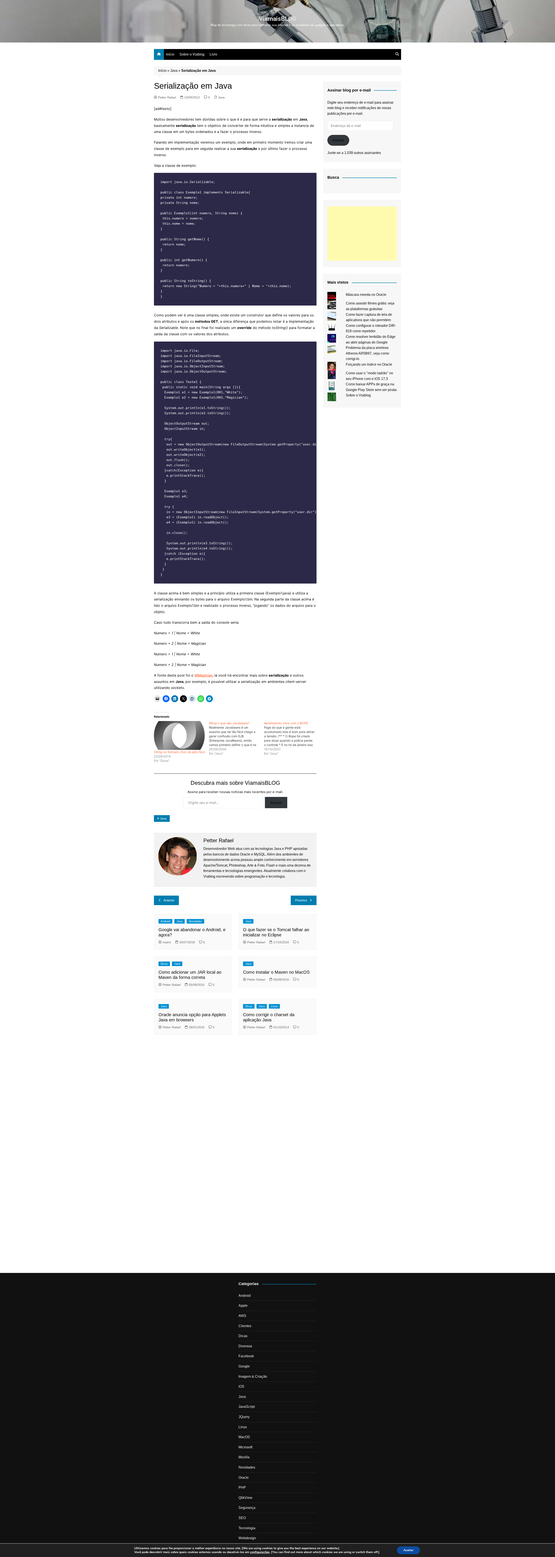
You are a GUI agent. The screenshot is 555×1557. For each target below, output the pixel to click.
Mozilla (244, 1457)
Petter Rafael (167, 97)
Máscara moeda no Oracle (366, 294)
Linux (274, 1006)
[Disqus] (235, 1097)
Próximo (301, 900)
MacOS (244, 1437)
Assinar (276, 802)
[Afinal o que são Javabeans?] (236, 738)
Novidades (195, 921)
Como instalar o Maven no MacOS (276, 972)
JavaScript (246, 1406)
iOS (241, 1386)
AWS (242, 1316)
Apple (243, 1305)
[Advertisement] (362, 233)
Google (244, 1366)
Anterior (169, 900)
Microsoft (245, 1447)
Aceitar (408, 1550)
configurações (259, 1552)
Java (174, 70)
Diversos (245, 1346)
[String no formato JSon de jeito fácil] (179, 735)
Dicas (164, 963)
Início (170, 54)
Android (165, 921)
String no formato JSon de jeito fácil (179, 752)
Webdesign (247, 1538)
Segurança (246, 1508)
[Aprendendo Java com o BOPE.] (291, 738)
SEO (242, 1518)
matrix (167, 942)
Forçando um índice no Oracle (369, 364)
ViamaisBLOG (277, 18)
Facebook (246, 1356)
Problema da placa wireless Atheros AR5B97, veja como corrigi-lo (367, 353)
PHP (242, 1487)
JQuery (244, 1417)
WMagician (203, 675)
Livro (213, 54)
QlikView (245, 1498)
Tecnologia (246, 1528)
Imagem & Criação (252, 1376)
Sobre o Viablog (192, 54)
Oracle (243, 1477)
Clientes (244, 1326)
